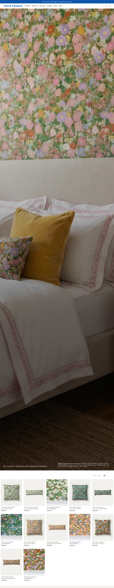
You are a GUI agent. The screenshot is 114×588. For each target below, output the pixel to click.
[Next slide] (19, 492)
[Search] (102, 6)
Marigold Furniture (62, 463)
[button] (100, 475)
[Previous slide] (3, 492)
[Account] (105, 6)
